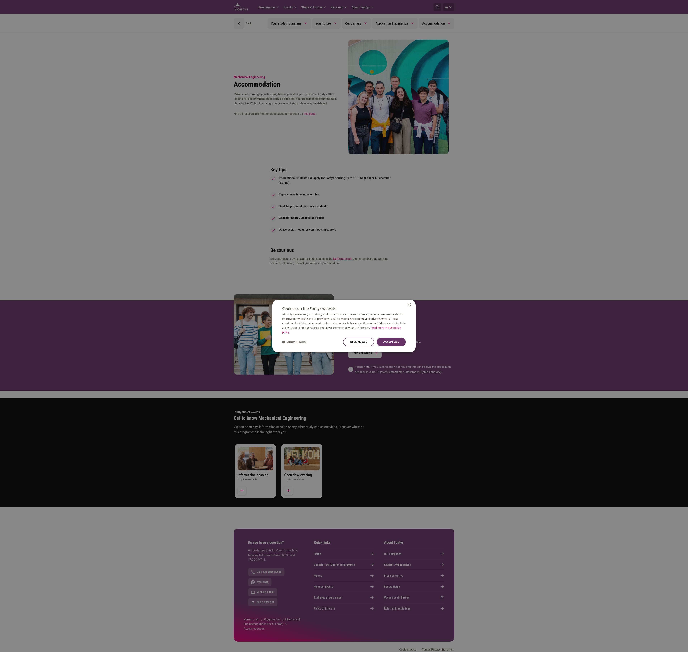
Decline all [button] (358, 342)
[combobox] (409, 304)
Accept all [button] (391, 341)
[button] (294, 342)
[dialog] (344, 326)
